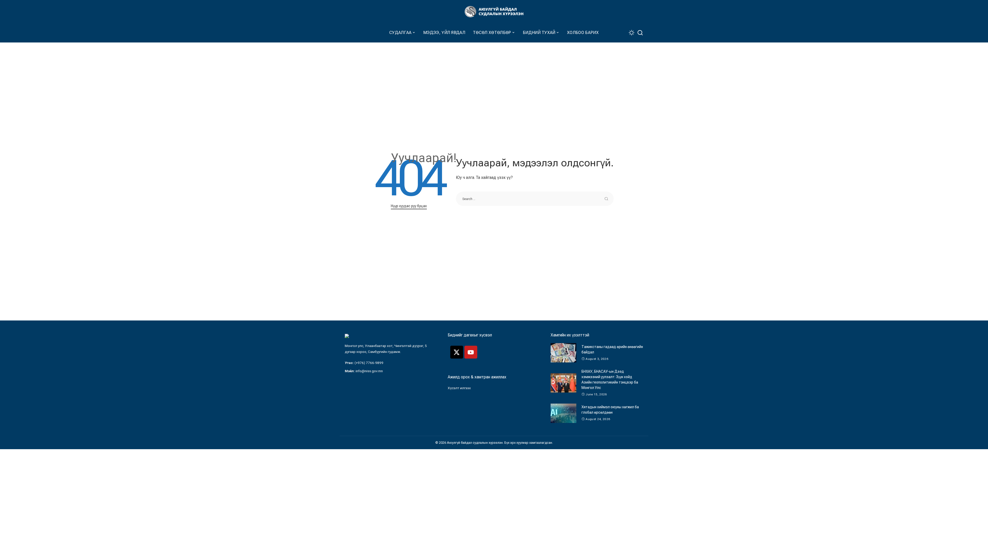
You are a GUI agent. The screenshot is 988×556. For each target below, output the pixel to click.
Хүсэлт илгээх (459, 388)
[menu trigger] (347, 32)
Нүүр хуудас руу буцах (409, 206)
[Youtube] (470, 352)
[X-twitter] (456, 352)
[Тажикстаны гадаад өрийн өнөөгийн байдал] (563, 352)
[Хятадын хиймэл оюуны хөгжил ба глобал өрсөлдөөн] (563, 413)
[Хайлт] (640, 32)
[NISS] (494, 12)
